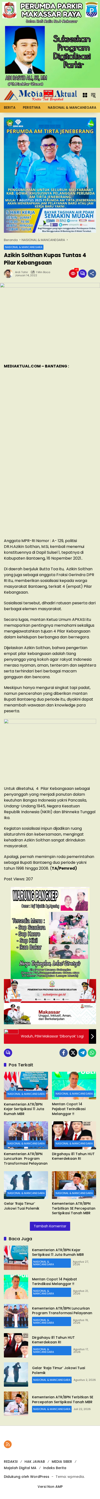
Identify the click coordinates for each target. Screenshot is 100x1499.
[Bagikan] (92, 273)
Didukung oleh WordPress (26, 1476)
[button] (85, 95)
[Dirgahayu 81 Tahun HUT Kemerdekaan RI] (74, 1135)
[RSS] (8, 1444)
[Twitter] (73, 1053)
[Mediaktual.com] (40, 94)
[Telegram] (82, 1053)
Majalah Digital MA (20, 1467)
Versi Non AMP (50, 1486)
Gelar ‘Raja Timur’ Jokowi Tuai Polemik (21, 1206)
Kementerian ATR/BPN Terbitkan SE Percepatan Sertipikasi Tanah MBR (73, 1208)
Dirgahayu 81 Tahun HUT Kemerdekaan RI (73, 1156)
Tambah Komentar (50, 1226)
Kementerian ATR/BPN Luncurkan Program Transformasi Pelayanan (26, 1159)
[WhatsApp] (92, 1053)
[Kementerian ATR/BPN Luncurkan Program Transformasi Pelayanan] (26, 1135)
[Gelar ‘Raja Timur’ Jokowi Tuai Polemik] (26, 1185)
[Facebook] (63, 1053)
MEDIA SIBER (62, 1461)
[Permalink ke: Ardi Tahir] (9, 273)
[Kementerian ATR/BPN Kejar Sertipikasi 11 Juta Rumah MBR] (26, 1086)
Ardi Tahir (21, 272)
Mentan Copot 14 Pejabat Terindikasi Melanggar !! (68, 1109)
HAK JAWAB (35, 1461)
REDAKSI (11, 1461)
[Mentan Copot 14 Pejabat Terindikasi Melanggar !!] (74, 1085)
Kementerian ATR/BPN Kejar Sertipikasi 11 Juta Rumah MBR (24, 1109)
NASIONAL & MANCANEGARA (23, 247)
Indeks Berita (54, 1467)
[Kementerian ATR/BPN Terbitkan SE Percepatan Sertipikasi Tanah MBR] (74, 1185)
